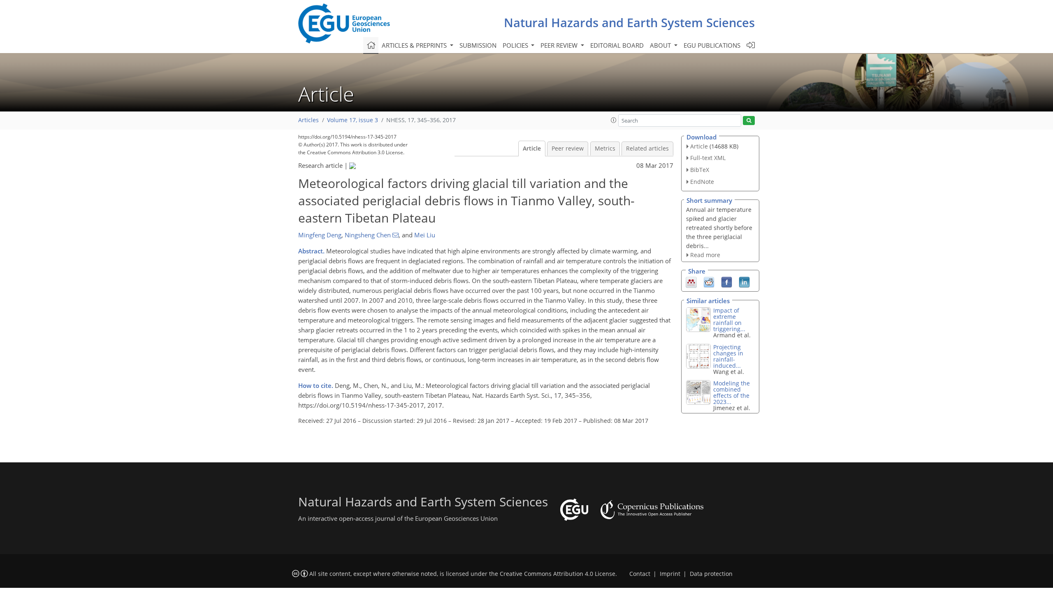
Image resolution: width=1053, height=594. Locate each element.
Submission (477, 45)
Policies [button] (516, 45)
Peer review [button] (559, 45)
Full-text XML (708, 158)
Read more (705, 255)
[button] (614, 120)
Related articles (647, 148)
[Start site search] (749, 120)
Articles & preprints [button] (415, 45)
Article (532, 148)
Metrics (605, 148)
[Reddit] (708, 282)
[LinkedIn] (744, 282)
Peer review (568, 148)
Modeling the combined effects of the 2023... (731, 392)
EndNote (702, 182)
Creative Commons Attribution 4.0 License (557, 574)
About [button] (661, 45)
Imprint (670, 574)
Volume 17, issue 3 (352, 120)
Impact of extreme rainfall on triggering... (729, 319)
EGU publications (712, 45)
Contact (639, 574)
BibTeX (699, 170)
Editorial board (617, 45)
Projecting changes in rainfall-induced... (728, 356)
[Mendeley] (691, 282)
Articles (308, 120)
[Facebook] (726, 282)
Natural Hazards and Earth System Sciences (629, 22)
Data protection (711, 574)
